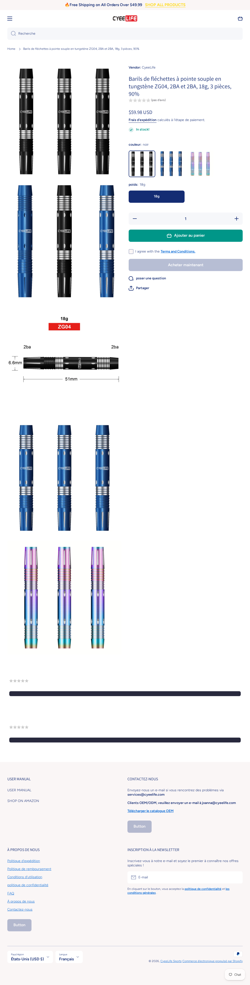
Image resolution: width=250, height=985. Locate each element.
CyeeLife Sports (171, 961)
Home (11, 49)
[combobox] (125, 34)
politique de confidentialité (27, 885)
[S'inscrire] (236, 877)
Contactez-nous (19, 909)
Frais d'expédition (142, 120)
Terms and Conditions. (178, 251)
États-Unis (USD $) (27, 959)
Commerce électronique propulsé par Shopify (212, 961)
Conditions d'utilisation (24, 877)
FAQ (10, 893)
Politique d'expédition (23, 861)
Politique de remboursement (29, 869)
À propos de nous (21, 901)
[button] (240, 18)
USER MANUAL (19, 790)
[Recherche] (11, 34)
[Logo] (125, 18)
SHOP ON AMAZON (23, 801)
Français (66, 959)
